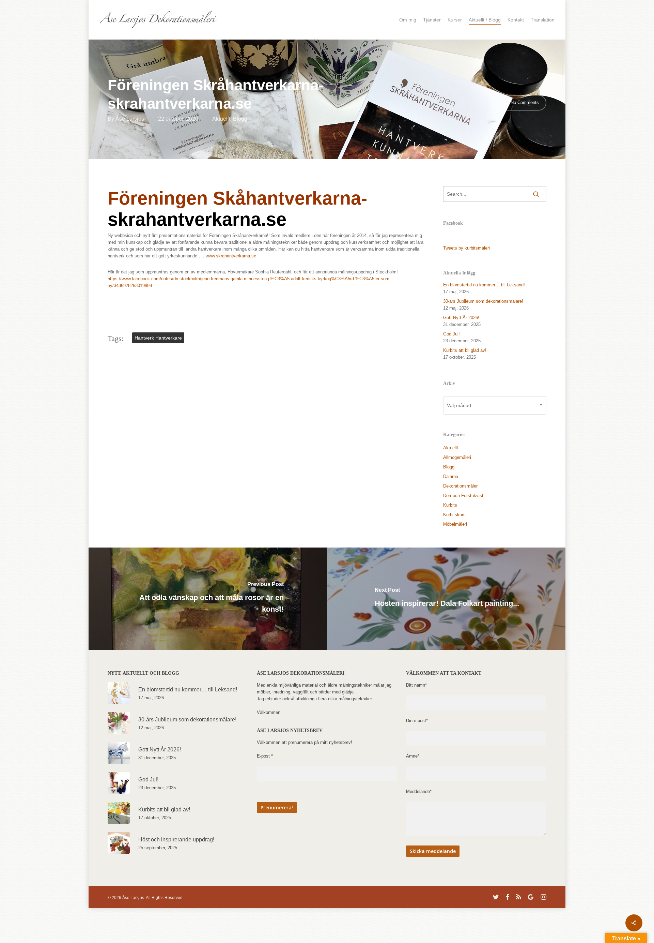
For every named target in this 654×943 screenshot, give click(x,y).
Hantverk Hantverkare (158, 338)
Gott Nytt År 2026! (461, 317)
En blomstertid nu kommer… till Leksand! (484, 284)
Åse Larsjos (129, 119)
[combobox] (494, 405)
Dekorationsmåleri (461, 486)
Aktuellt (221, 119)
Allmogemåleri (457, 457)
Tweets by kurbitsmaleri (466, 248)
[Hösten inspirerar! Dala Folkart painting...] (447, 599)
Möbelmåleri (455, 524)
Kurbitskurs (454, 514)
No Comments (524, 102)
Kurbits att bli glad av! (464, 350)
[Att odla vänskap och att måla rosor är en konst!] (207, 599)
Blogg (240, 119)
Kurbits (450, 505)
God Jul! (451, 333)
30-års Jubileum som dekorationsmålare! (483, 301)
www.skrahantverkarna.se (231, 255)
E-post (265, 756)
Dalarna (450, 476)
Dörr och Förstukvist (463, 495)
